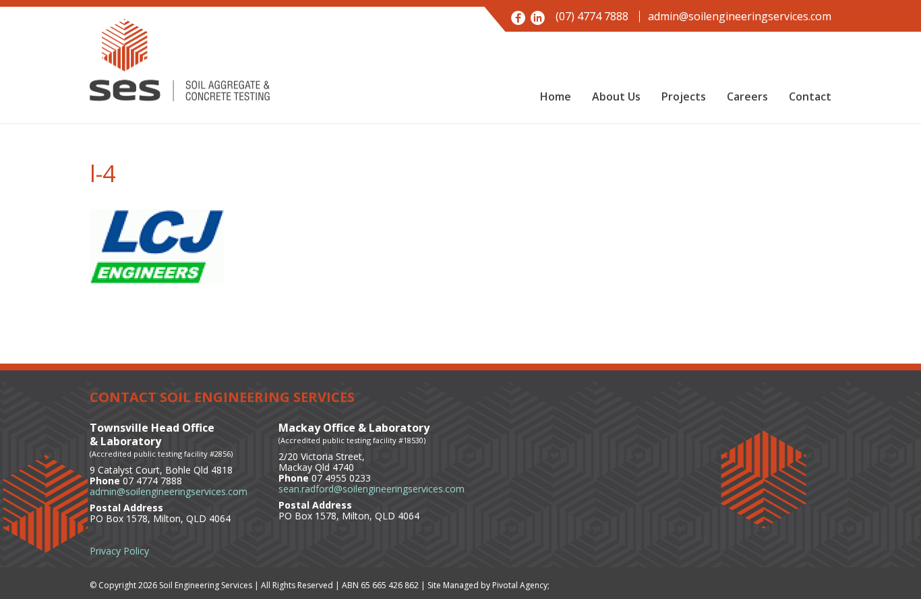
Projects (683, 96)
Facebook (518, 18)
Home (555, 96)
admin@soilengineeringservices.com (739, 16)
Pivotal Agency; (520, 585)
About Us (616, 96)
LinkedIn (538, 18)
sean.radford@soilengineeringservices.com (371, 488)
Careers (747, 96)
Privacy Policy (119, 550)
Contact (810, 96)
